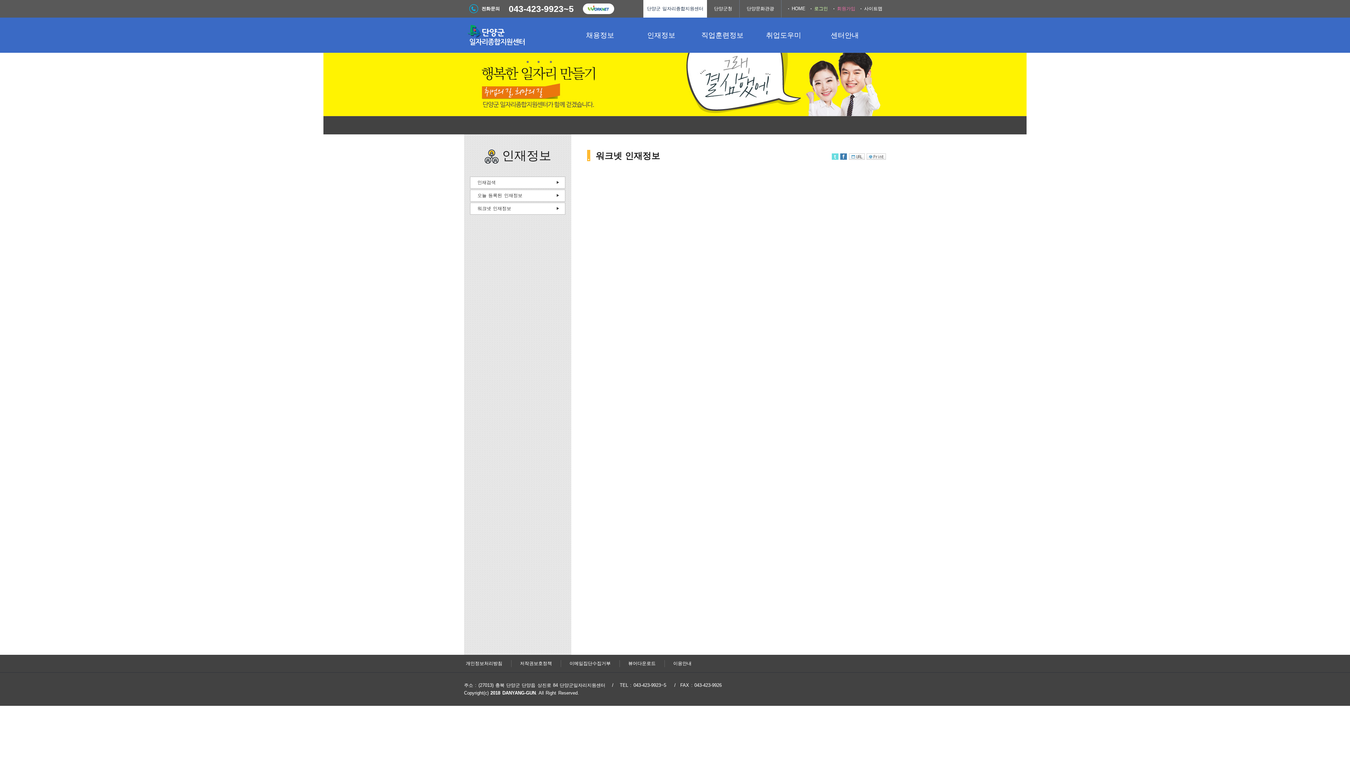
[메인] (517, 35)
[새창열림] (598, 9)
